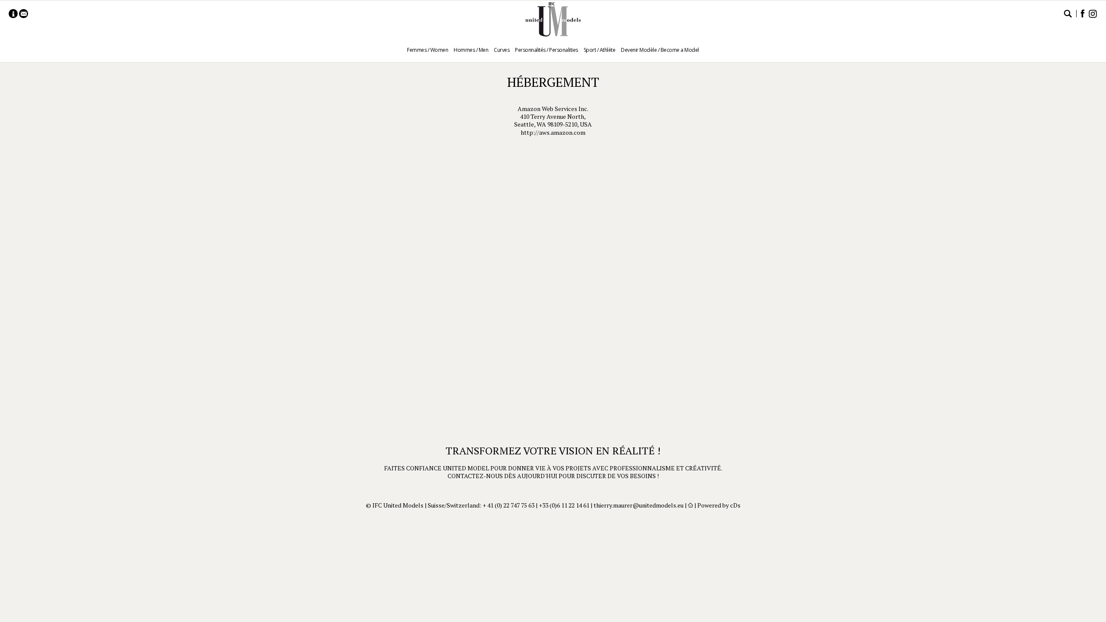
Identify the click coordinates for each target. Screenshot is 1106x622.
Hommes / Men (471, 50)
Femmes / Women (427, 50)
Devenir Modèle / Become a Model (660, 50)
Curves (501, 50)
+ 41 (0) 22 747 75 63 (508, 505)
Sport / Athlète (600, 50)
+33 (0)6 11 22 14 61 (564, 505)
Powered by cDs (719, 505)
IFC (553, 19)
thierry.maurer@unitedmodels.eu (638, 505)
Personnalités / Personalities (546, 50)
